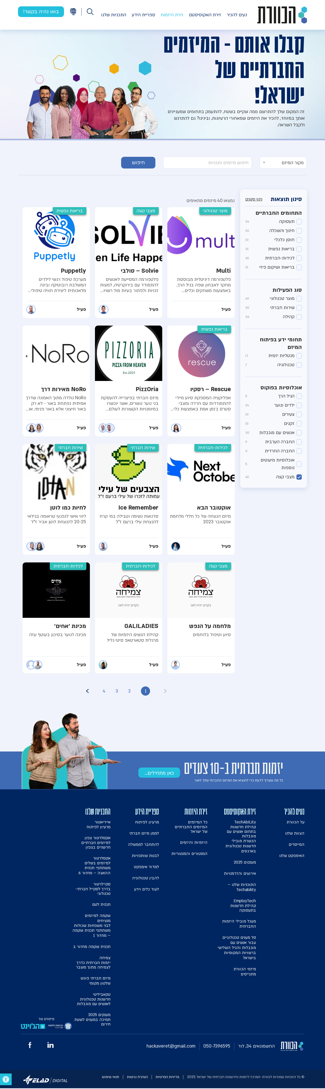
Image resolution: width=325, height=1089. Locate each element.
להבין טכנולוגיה (145, 878)
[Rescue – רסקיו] (201, 381)
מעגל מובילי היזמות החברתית (239, 923)
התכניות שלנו (113, 15)
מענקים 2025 (245, 862)
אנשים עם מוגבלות (270, 433)
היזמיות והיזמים (193, 842)
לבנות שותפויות (145, 855)
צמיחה (93, 962)
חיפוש (138, 162)
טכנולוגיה (270, 365)
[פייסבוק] (29, 1047)
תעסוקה (270, 221)
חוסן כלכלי (270, 240)
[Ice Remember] (128, 499)
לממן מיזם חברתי (144, 833)
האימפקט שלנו (291, 855)
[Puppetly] (56, 262)
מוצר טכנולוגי (270, 298)
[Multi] (201, 262)
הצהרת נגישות (137, 1077)
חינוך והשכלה (270, 231)
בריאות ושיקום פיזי (270, 267)
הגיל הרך (270, 396)
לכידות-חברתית (270, 258)
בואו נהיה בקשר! (41, 11)
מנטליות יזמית (270, 356)
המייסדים (296, 844)
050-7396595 (216, 1046)
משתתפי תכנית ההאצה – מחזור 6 (94, 870)
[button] (6, 1079)
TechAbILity (241, 828)
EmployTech (243, 905)
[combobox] (283, 163)
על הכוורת (295, 822)
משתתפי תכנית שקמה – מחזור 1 (91, 933)
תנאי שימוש (110, 1077)
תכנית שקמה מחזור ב (91, 946)
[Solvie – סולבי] (128, 262)
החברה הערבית (270, 442)
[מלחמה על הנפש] (201, 617)
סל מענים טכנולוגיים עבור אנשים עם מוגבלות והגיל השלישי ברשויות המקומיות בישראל (237, 948)
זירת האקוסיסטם (205, 15)
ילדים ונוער (270, 405)
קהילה (270, 317)
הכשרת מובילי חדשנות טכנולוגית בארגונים (240, 846)
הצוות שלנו (294, 833)
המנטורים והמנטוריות (189, 853)
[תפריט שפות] (73, 11)
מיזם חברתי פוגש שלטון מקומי (95, 980)
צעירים (270, 414)
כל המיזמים (191, 826)
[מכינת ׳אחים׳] (56, 617)
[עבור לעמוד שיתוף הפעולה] (60, 1027)
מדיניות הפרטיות (167, 1077)
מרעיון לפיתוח (147, 822)
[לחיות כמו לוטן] (56, 499)
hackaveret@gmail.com (171, 1046)
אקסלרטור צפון (95, 842)
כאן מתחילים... (159, 773)
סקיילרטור (92, 888)
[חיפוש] (90, 11)
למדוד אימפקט (146, 867)
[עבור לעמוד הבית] (282, 14)
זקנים (270, 423)
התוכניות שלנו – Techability (242, 887)
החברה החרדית (270, 451)
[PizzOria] (128, 381)
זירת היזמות (172, 15)
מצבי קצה (270, 477)
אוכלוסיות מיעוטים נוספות (270, 464)
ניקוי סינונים (253, 199)
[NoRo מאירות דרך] (56, 381)
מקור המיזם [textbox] (293, 163)
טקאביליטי (93, 999)
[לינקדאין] (50, 1046)
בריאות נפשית (270, 249)
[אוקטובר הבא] (201, 499)
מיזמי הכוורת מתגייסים (245, 971)
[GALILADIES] (128, 617)
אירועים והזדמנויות (240, 873)
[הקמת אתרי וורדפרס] (45, 1085)
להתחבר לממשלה (143, 844)
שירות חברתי (270, 308)
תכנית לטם (101, 904)
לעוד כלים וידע (146, 889)
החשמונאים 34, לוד (256, 1046)
